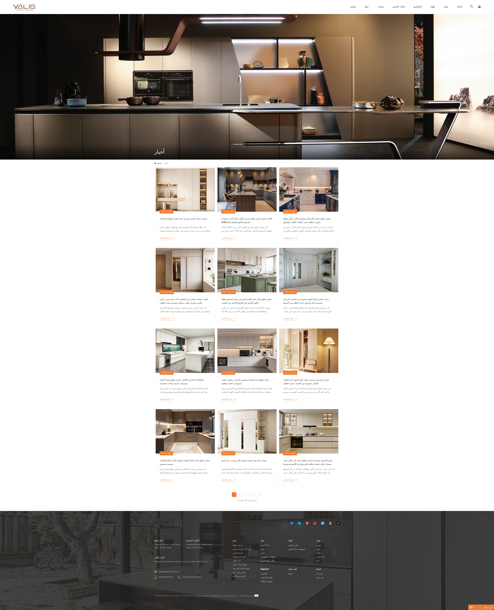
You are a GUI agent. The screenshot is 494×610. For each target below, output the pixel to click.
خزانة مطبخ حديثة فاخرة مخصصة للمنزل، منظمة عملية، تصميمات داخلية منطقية (245, 382)
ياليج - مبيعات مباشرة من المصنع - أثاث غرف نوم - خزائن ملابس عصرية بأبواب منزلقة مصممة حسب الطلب (184, 301)
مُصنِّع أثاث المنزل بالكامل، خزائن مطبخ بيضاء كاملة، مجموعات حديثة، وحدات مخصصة (182, 382)
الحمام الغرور (238, 553)
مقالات (318, 553)
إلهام (432, 6)
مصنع (262, 549)
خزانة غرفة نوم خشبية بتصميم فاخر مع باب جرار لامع (244, 460)
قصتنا (262, 553)
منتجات (380, 6)
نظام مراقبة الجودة (268, 561)
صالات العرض (398, 6)
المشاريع (418, 6)
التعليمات (264, 574)
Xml (237, 596)
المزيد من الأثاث (239, 576)
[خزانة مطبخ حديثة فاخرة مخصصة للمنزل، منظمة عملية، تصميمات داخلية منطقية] (247, 350)
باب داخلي (237, 561)
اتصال (459, 6)
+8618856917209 (165, 577)
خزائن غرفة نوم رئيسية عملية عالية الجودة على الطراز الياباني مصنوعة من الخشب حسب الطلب (306, 382)
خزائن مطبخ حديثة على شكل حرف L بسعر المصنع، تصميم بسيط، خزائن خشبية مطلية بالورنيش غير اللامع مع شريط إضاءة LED (308, 462)
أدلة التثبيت (320, 557)
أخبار (166, 163)
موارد (445, 6)
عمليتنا (290, 574)
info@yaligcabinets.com (168, 571)
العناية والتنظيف (266, 577)
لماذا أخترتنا (265, 545)
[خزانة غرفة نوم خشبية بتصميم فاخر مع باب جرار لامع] (247, 431)
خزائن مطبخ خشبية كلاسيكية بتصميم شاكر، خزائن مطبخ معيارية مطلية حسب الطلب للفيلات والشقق (307, 220)
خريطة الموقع (217, 596)
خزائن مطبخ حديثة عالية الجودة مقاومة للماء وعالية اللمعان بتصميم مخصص (185, 462)
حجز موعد (320, 577)
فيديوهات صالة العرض (296, 549)
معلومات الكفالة (267, 581)
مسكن (353, 6)
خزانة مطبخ (237, 545)
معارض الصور (293, 545)
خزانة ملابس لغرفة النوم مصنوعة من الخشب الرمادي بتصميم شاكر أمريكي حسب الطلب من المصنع (306, 301)
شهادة (318, 549)
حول (367, 6)
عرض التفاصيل (165, 238)
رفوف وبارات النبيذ (240, 564)
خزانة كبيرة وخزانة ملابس (242, 549)
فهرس (318, 545)
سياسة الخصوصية (228, 596)
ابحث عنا (319, 574)
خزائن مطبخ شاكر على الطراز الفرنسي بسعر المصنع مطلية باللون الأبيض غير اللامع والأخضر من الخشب (246, 301)
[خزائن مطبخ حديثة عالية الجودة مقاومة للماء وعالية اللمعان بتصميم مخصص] (185, 431)
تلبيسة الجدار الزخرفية (241, 568)
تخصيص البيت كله (239, 572)
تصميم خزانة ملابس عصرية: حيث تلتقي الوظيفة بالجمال (183, 218)
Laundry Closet (239, 557)
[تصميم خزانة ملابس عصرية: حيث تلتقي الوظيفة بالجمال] (185, 189)
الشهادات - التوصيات (268, 557)
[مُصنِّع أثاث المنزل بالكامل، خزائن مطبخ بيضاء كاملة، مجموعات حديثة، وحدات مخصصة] (185, 350)
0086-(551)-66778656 (191, 577)
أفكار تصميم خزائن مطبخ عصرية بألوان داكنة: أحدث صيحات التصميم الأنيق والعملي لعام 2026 (246, 220)
